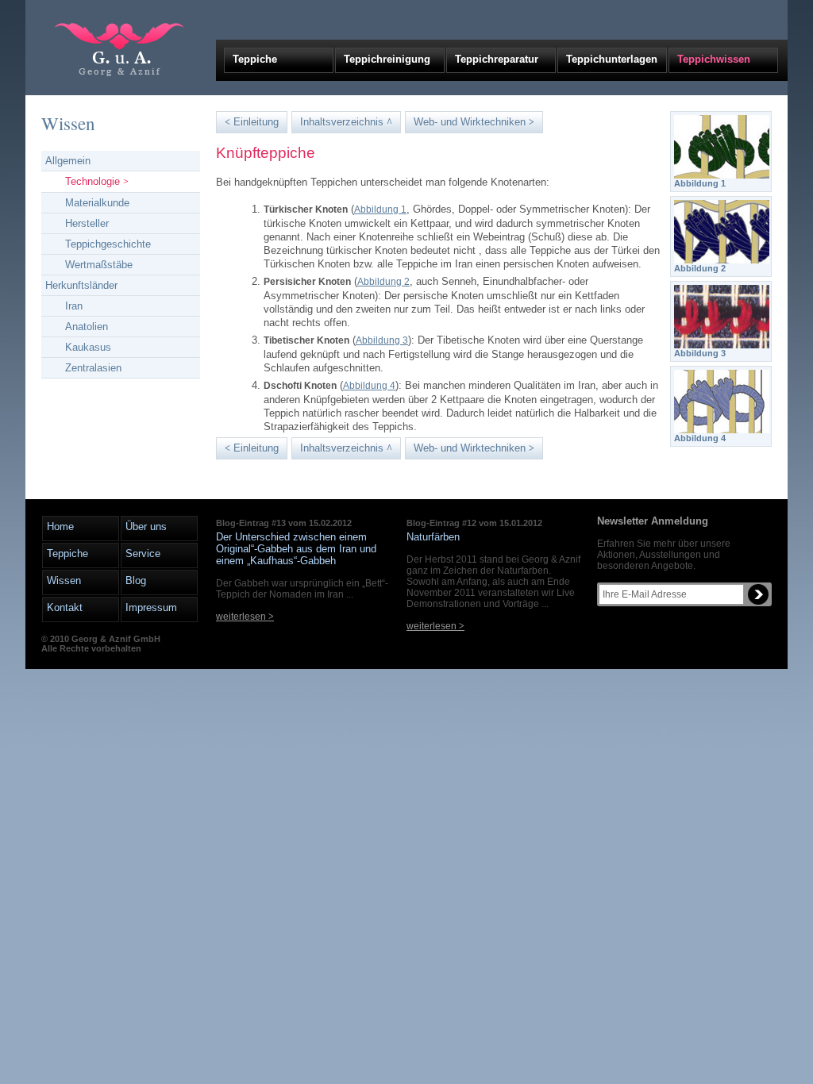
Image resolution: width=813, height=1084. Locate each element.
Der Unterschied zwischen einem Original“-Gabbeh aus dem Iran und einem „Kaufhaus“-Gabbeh (296, 549)
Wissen (68, 123)
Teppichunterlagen (611, 59)
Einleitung (252, 122)
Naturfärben (433, 537)
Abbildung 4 (369, 385)
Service (142, 553)
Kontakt (65, 607)
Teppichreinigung (387, 59)
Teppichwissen (713, 59)
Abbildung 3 (382, 340)
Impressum (151, 607)
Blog (135, 580)
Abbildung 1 (380, 209)
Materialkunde (97, 203)
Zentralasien (93, 368)
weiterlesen (245, 616)
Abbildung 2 (383, 281)
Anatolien (86, 327)
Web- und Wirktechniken (474, 122)
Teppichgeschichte (108, 244)
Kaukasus (88, 347)
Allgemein (68, 161)
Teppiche (255, 59)
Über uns (146, 526)
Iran (74, 306)
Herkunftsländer (81, 285)
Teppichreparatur (496, 59)
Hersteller (87, 223)
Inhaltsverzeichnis (346, 122)
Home (60, 526)
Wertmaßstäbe (99, 265)
